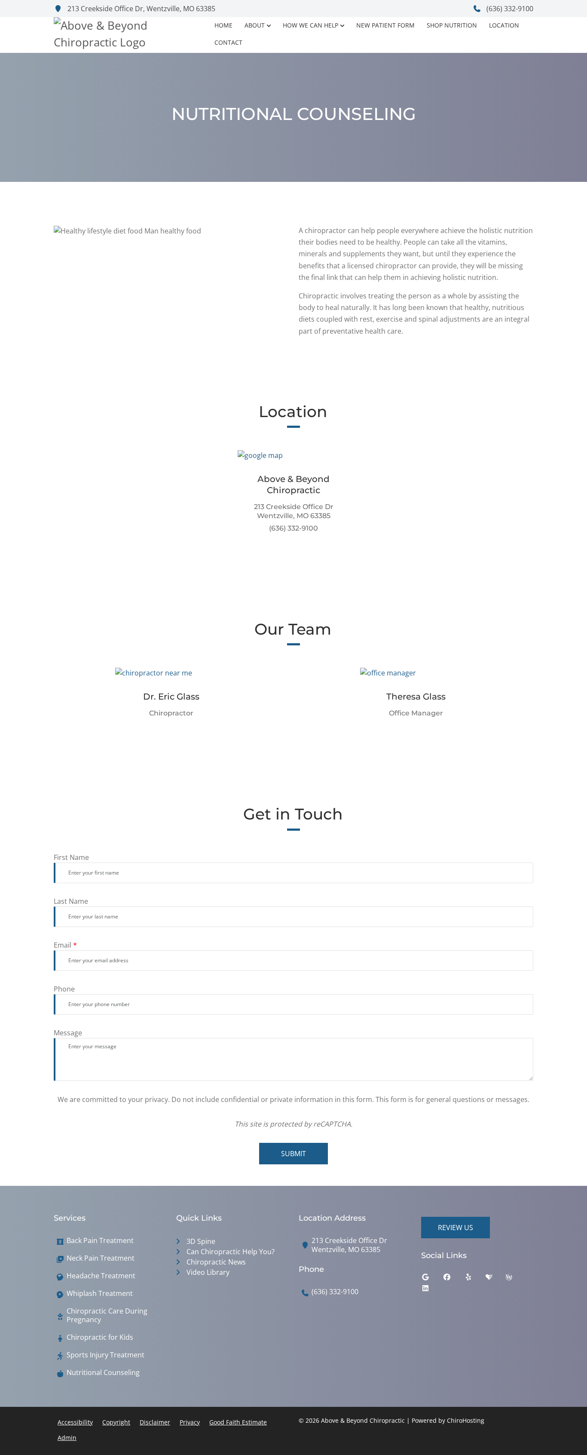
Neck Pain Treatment (101, 1258)
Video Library (207, 1272)
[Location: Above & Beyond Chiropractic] (294, 454)
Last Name (71, 901)
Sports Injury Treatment (105, 1355)
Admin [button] (67, 1438)
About (255, 25)
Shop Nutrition (452, 25)
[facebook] (453, 1279)
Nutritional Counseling (103, 1372)
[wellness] (515, 1279)
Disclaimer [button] (155, 1422)
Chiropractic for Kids (100, 1337)
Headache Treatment (101, 1275)
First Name (71, 857)
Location (504, 25)
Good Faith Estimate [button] (238, 1422)
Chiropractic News (216, 1262)
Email (65, 945)
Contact (228, 42)
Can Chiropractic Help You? (230, 1251)
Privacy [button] (190, 1422)
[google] (432, 1279)
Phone (64, 989)
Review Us (455, 1227)
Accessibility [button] (75, 1422)
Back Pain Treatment (100, 1240)
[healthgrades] (495, 1279)
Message (68, 1033)
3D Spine (200, 1241)
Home (223, 25)
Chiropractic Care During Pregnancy (107, 1316)
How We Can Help (310, 25)
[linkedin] (432, 1290)
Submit (293, 1153)
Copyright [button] (116, 1422)
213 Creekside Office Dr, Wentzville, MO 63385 (140, 8)
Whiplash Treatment (100, 1293)
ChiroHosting (465, 1420)
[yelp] (475, 1279)
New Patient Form (385, 25)
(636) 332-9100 (509, 8)
